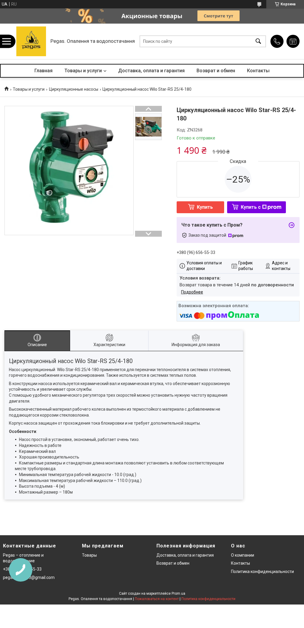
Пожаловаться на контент (157, 599)
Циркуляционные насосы (73, 89)
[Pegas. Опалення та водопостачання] (31, 41)
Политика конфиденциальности (262, 571)
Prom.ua (178, 593)
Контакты (258, 70)
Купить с (251, 207)
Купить (205, 207)
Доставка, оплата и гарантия (151, 70)
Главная (43, 70)
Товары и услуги (83, 70)
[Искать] (258, 41)
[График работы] (293, 41)
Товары (89, 555)
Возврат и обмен (216, 70)
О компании (242, 555)
